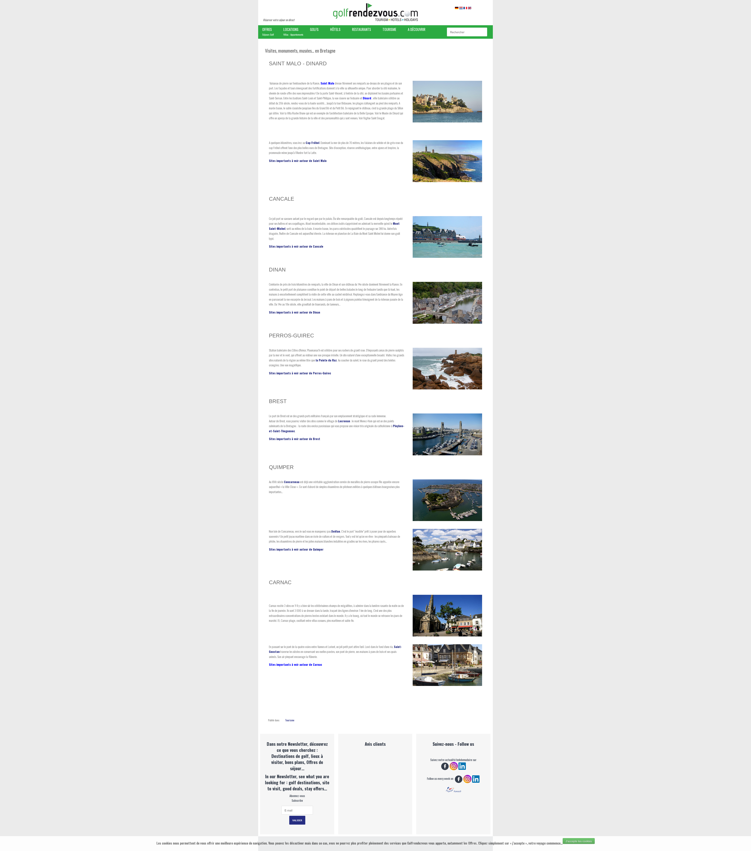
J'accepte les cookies (579, 841)
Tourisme (289, 720)
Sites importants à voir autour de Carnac (295, 664)
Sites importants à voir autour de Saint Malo (298, 160)
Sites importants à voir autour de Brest (294, 439)
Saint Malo (327, 83)
